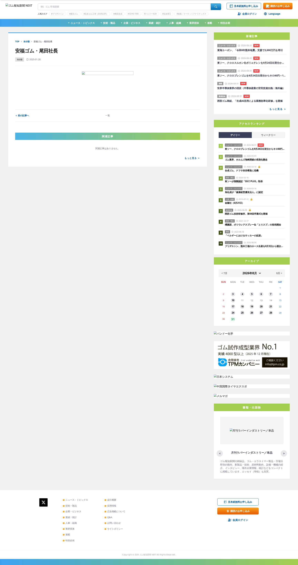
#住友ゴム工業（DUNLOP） (96, 13)
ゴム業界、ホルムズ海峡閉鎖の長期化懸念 (247, 159)
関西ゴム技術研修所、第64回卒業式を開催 (246, 213)
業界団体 (193, 22)
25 (242, 312)
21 (271, 306)
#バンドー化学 (150, 13)
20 (261, 306)
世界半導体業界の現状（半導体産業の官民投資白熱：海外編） (251, 88)
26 (252, 312)
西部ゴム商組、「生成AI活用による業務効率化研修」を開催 (250, 100)
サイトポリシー (114, 528)
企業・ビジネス (130, 22)
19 (252, 306)
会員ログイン (249, 13)
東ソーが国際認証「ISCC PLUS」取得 (244, 181)
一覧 (107, 115)
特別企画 (224, 22)
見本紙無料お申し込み (246, 6)
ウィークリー (268, 135)
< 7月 (224, 273)
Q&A (108, 517)
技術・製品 (107, 22)
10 (233, 300)
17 (233, 306)
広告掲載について (115, 511)
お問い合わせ (113, 522)
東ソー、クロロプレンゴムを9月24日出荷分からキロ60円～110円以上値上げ (251, 75)
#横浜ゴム (73, 13)
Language (274, 13)
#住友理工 (166, 13)
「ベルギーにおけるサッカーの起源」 (244, 235)
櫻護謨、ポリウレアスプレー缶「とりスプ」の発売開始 (253, 224)
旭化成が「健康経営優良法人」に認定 (244, 192)
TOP (17, 41)
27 (261, 312)
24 (233, 312)
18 (242, 306)
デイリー (235, 135)
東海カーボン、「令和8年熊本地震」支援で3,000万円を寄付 (250, 50)
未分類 (26, 41)
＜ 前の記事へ (22, 115)
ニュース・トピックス (81, 22)
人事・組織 (173, 22)
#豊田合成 (117, 13)
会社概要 (110, 499)
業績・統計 (153, 22)
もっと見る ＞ (192, 158)
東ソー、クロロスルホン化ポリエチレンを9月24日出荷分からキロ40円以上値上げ (251, 62)
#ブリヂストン (57, 13)
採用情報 (110, 505)
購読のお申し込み (280, 6)
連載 (208, 22)
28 (271, 312)
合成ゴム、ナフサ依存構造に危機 (242, 170)
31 (233, 319)
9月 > (279, 273)
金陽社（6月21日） (234, 202)
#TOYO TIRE (133, 13)
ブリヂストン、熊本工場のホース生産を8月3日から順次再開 (255, 246)
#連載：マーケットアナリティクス (191, 13)
